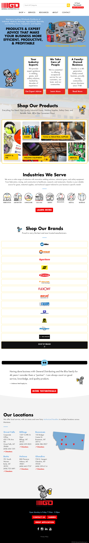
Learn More (55, 91)
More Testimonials (44, 391)
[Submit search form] (68, 5)
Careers (52, 517)
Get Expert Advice (33, 91)
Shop (21, 12)
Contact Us (39, 517)
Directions (8, 451)
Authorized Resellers (51, 419)
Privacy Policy (44, 536)
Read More (77, 91)
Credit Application (78, 7)
